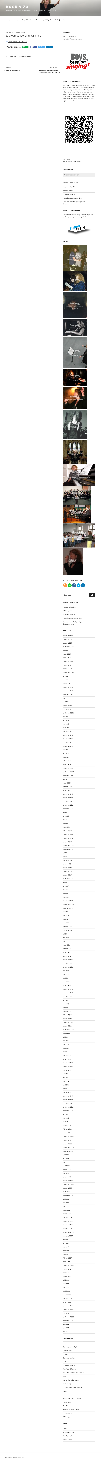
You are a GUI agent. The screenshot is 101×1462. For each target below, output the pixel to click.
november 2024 (68, 665)
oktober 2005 (67, 1313)
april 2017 (66, 893)
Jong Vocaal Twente (69, 1369)
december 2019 (68, 794)
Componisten (67, 1350)
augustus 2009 (68, 1151)
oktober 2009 (67, 1144)
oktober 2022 (67, 709)
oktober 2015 (67, 930)
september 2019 (68, 805)
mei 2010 (66, 1118)
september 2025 (68, 646)
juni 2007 (66, 1243)
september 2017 (68, 879)
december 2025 (68, 635)
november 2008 (68, 1184)
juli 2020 (66, 779)
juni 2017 (66, 886)
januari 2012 (67, 1059)
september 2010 (68, 1107)
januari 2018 (67, 864)
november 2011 (68, 1066)
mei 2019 (66, 820)
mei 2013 (66, 1004)
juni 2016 (66, 912)
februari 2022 (67, 731)
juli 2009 (66, 1155)
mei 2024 (66, 680)
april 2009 (66, 1166)
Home (8, 20)
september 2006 (68, 1276)
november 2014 (68, 959)
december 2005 (68, 1306)
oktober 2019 (67, 801)
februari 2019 (67, 831)
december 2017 (68, 867)
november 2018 (68, 838)
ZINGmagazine (68, 1417)
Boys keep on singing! (70, 1347)
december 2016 (68, 901)
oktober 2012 (67, 1026)
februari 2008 (67, 1217)
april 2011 (66, 1085)
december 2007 (68, 1221)
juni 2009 (66, 1158)
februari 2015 (67, 948)
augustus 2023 (68, 694)
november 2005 (68, 1309)
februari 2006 (67, 1298)
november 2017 (68, 871)
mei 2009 (66, 1162)
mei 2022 (66, 724)
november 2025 (68, 639)
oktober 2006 (67, 1273)
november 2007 (68, 1225)
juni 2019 (66, 816)
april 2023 (66, 702)
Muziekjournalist (60, 20)
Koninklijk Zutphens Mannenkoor (73, 1373)
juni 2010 (66, 1114)
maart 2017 (66, 897)
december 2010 (68, 1096)
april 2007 (66, 1250)
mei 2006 (66, 1287)
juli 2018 (65, 853)
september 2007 (68, 1232)
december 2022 (68, 705)
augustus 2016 (67, 908)
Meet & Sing (67, 1384)
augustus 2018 (67, 849)
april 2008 (66, 1210)
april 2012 (66, 1048)
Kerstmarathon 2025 (69, 187)
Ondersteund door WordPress (14, 1457)
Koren (65, 1376)
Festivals (66, 1362)
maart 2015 (67, 945)
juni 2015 (66, 937)
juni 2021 (66, 753)
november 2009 (68, 1140)
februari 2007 (67, 1258)
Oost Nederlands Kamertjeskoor (73, 1387)
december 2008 (68, 1180)
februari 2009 (67, 1173)
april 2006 (66, 1291)
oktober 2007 (67, 1228)
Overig (65, 1391)
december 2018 (68, 834)
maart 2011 (66, 1088)
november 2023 (68, 691)
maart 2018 (67, 856)
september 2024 (68, 672)
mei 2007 (66, 1247)
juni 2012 (66, 1041)
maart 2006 (67, 1295)
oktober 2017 (67, 875)
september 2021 (68, 746)
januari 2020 (67, 790)
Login (64, 1428)
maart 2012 (66, 1052)
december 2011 (68, 1063)
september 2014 (68, 967)
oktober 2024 (67, 669)
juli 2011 (65, 1074)
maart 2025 (67, 654)
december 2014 (68, 956)
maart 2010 (67, 1125)
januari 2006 (67, 1302)
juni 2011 (66, 1077)
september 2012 (68, 1030)
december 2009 (68, 1136)
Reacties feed (67, 1436)
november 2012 (68, 1022)
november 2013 (68, 993)
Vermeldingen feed (69, 1432)
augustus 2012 (67, 1033)
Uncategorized (67, 1413)
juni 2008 (66, 1203)
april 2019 (66, 823)
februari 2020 (67, 786)
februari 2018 (67, 860)
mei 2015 (66, 941)
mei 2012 (66, 1044)
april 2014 (66, 978)
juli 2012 (65, 1037)
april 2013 (66, 1007)
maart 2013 (67, 1011)
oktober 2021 (67, 742)
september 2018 (68, 845)
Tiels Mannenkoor (68, 1406)
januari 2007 (67, 1261)
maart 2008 (67, 1214)
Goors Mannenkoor (69, 194)
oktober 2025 (67, 643)
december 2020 (68, 768)
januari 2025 (67, 658)
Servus (65, 1395)
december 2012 (68, 1018)
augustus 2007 (68, 1236)
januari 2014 (67, 985)
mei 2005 (66, 1331)
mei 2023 (66, 698)
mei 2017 (66, 890)
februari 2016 (67, 926)
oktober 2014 (67, 963)
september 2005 (68, 1317)
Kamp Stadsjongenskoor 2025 (72, 198)
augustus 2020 (68, 775)
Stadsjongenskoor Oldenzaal (72, 1398)
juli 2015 (65, 934)
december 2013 (68, 989)
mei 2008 (66, 1206)
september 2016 (68, 904)
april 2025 (66, 650)
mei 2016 (66, 915)
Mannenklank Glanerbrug (71, 1380)
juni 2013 (66, 1000)
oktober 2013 (67, 996)
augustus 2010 (68, 1110)
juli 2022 (65, 717)
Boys (64, 1343)
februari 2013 (67, 1015)
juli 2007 (66, 1239)
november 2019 (68, 797)
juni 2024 (66, 676)
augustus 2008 (68, 1195)
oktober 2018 (67, 842)
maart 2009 (67, 1169)
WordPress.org (67, 1439)
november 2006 (68, 1269)
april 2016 (66, 919)
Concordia (66, 1354)
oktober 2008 (67, 1188)
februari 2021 (67, 761)
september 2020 (68, 772)
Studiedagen (67, 1402)
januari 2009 (67, 1177)
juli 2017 (65, 882)
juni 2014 (66, 971)
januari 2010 (67, 1133)
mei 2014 (66, 974)
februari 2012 (67, 1055)
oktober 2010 (67, 1103)
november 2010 (68, 1099)
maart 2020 (67, 783)
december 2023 (68, 687)
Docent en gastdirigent (43, 20)
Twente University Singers (20, 56)
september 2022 (68, 713)
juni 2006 (66, 1284)
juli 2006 (66, 1280)
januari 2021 (67, 764)
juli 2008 (66, 1199)
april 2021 (66, 757)
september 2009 (68, 1147)
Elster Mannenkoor (69, 1358)
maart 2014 (67, 982)
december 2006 (68, 1265)
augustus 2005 (68, 1320)
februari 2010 (67, 1129)
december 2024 (68, 661)
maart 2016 (67, 923)
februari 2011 (67, 1092)
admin (22, 32)
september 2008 (68, 1192)
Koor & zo (17, 7)
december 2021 (68, 735)
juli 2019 (65, 812)
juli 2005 (66, 1324)
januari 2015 (67, 952)
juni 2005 (66, 1328)
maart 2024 (67, 683)
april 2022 (66, 728)
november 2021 (68, 739)
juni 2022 (66, 720)
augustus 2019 (67, 808)
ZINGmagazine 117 (69, 190)
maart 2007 (67, 1254)
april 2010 (66, 1122)
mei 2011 (66, 1081)
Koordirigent (26, 20)
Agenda (16, 20)
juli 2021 (65, 750)
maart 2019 (67, 827)
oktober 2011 (67, 1070)
